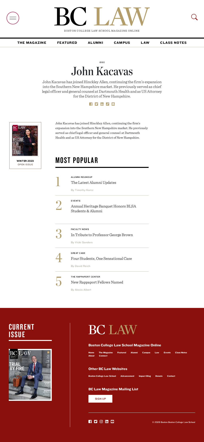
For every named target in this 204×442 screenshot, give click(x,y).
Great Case (78, 253)
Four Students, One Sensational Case (101, 258)
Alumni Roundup (81, 177)
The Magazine (31, 43)
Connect (103, 355)
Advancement (127, 376)
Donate (159, 376)
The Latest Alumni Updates (93, 182)
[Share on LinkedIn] (102, 104)
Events (75, 200)
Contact (171, 376)
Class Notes (173, 43)
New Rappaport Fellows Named (97, 282)
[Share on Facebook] (90, 104)
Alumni (95, 43)
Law (145, 43)
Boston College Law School (102, 376)
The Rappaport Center (85, 276)
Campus (122, 43)
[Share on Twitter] (96, 104)
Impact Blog (145, 376)
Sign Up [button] (100, 398)
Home (91, 352)
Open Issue (25, 164)
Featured (67, 43)
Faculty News (80, 229)
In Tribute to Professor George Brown (102, 234)
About (91, 355)
